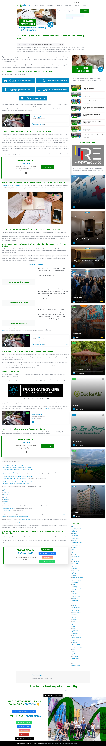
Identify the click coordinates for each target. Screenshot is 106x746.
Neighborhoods (76, 617)
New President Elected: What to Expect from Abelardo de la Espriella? (92, 103)
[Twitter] (77, 2)
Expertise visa (6, 512)
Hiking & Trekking (76, 589)
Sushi (73, 651)
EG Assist (75, 204)
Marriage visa (6, 492)
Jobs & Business (76, 598)
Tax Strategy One (36, 109)
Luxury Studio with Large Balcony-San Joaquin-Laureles (87, 262)
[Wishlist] (67, 124)
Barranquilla (75, 537)
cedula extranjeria (17, 521)
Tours (73, 656)
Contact (45, 745)
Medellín (34, 120)
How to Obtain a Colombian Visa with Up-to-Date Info (15, 478)
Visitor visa (5, 501)
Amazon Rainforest (76, 530)
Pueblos (74, 630)
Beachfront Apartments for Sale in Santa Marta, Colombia (87, 513)
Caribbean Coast (76, 552)
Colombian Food (76, 563)
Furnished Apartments (77, 581)
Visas (68, 15)
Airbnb (73, 528)
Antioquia (39, 120)
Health (81, 15)
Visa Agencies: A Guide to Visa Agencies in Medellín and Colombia (18, 481)
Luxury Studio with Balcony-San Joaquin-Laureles (88, 240)
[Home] (23, 5)
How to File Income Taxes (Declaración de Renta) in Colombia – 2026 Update (93, 89)
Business (74, 545)
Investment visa (6, 494)
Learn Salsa (75, 602)
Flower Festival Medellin (77, 579)
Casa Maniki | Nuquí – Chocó (81, 371)
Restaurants (75, 632)
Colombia (74, 15)
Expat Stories (75, 574)
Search (84, 11)
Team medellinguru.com (39, 677)
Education (74, 570)
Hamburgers (75, 584)
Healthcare (74, 588)
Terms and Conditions (67, 745)
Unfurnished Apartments (78, 661)
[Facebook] (75, 2)
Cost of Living (75, 565)
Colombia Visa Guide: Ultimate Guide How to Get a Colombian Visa (18, 476)
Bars (73, 538)
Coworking (74, 568)
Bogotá (74, 542)
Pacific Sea (74, 621)
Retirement (74, 633)
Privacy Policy (58, 745)
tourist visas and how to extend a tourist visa (31, 514)
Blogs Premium (75, 540)
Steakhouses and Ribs (77, 649)
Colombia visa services (24, 522)
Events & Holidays (76, 572)
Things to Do (75, 654)
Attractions (74, 535)
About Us (76, 745)
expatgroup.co (77, 299)
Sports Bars (75, 647)
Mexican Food (75, 612)
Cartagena (74, 554)
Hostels (74, 591)
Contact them (47, 408)
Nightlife (74, 619)
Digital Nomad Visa (7, 489)
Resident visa (6, 496)
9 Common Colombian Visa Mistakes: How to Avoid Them (16, 483)
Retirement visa (6, 490)
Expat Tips (29, 44)
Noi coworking (77, 335)
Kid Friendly (75, 600)
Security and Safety (76, 639)
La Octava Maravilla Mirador (81, 479)
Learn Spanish (75, 603)
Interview (74, 595)
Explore (74, 577)
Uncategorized (75, 660)
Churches (74, 556)
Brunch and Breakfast (77, 544)
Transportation (75, 658)
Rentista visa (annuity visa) (9, 508)
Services (74, 642)
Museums (74, 616)
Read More (74, 83)
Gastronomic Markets (77, 582)
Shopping (74, 644)
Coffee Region (75, 559)
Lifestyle (24, 44)
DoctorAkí (76, 407)
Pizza (73, 628)
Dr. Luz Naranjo (77, 443)
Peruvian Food (75, 626)
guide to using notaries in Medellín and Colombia (41, 521)
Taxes (73, 653)
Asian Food (74, 533)
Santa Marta (75, 635)
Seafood (74, 637)
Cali (73, 551)
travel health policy (26, 519)
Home (19, 44)
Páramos (74, 623)
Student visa (6, 499)
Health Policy (75, 586)
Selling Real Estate (76, 640)
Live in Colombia (76, 609)
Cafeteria (74, 549)
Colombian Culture (76, 561)
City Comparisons (76, 558)
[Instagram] (79, 2)
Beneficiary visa (6, 510)
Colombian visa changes (9, 472)
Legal (73, 605)
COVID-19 (74, 566)
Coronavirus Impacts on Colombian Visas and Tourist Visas (16, 480)
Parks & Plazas (75, 624)
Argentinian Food (76, 531)
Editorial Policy (51, 745)
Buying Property (76, 547)
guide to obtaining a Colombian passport (18, 516)
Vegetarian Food (76, 663)
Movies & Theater (76, 614)
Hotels (73, 593)
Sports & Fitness (76, 646)
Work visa (5, 498)
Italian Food (75, 596)
